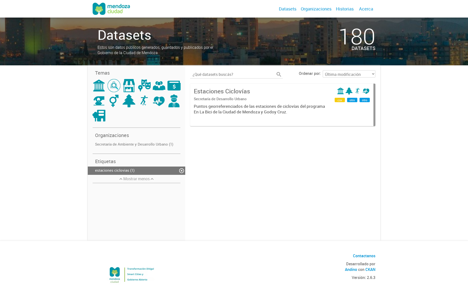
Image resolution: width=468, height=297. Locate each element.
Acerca (366, 9)
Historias (345, 9)
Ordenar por (309, 73)
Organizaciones (316, 9)
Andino (351, 269)
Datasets (287, 9)
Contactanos (364, 255)
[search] (279, 74)
